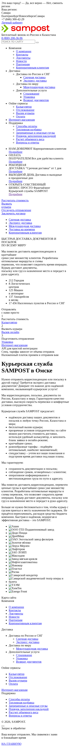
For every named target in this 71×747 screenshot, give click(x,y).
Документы (23, 57)
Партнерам (23, 64)
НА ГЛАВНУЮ (11, 743)
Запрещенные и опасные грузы (35, 132)
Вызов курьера (25, 113)
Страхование (31, 93)
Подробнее (15, 151)
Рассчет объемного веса (23, 712)
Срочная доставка (34, 77)
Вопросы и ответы (27, 142)
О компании (23, 51)
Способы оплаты (26, 126)
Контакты (22, 54)
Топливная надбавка (29, 129)
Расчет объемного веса (30, 139)
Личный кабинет (12, 22)
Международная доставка (39, 87)
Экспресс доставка (35, 80)
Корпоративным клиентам (32, 67)
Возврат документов (36, 100)
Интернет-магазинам (22, 119)
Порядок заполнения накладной (36, 136)
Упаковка (29, 96)
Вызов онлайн (10, 332)
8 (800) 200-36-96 (12, 38)
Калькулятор (24, 106)
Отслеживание (25, 109)
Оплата (20, 116)
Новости (21, 61)
